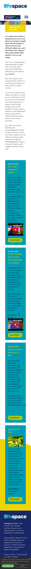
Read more (15, 563)
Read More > (15, 240)
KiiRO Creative (12, 557)
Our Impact (9, 74)
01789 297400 (18, 533)
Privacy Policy (9, 554)
